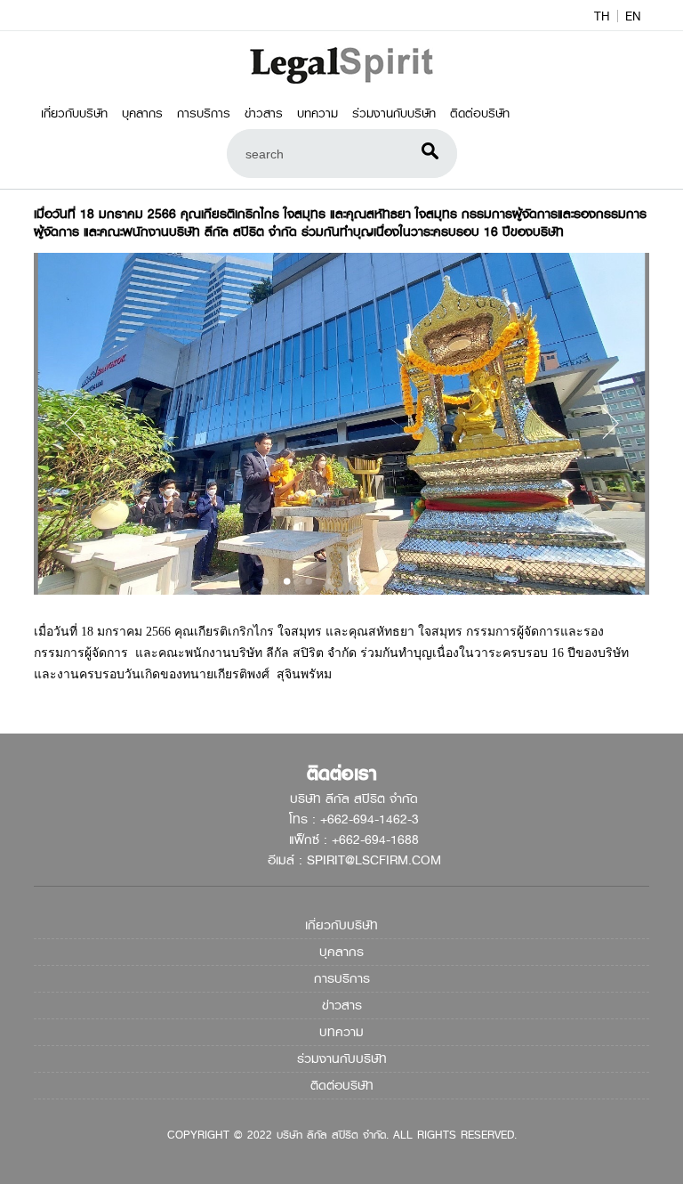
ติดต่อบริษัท (480, 113)
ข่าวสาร (264, 113)
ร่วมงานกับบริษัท (394, 113)
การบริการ (203, 113)
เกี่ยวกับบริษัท (74, 113)
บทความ (317, 113)
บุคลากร (142, 113)
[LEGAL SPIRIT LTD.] (342, 80)
